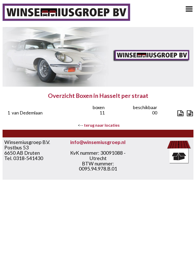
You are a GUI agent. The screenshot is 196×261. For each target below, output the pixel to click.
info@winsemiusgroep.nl (98, 142)
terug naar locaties (102, 125)
